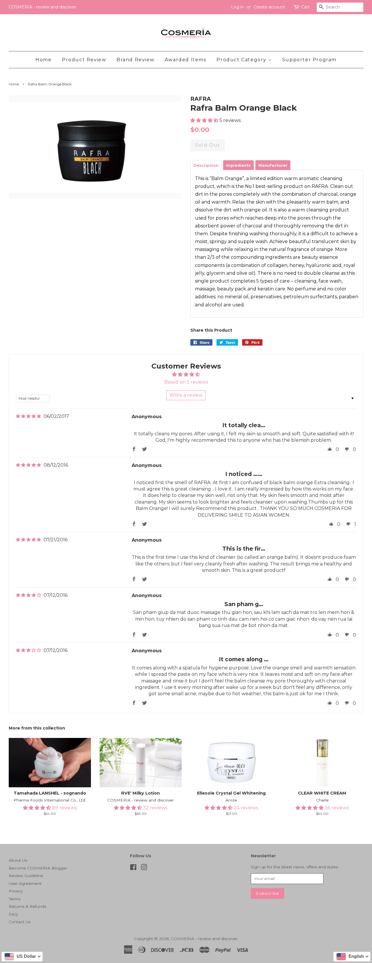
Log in (237, 7)
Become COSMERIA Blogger (38, 868)
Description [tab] (206, 165)
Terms (14, 898)
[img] (28, 416)
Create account (269, 7)
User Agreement (25, 883)
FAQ (13, 914)
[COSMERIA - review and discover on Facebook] (133, 868)
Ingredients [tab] (238, 165)
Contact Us (20, 921)
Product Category (242, 59)
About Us (18, 860)
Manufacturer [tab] (272, 165)
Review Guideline (26, 875)
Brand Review (135, 59)
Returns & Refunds (27, 906)
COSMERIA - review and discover (204, 938)
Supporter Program (309, 59)
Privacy (16, 891)
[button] (204, 120)
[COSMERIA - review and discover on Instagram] (144, 868)
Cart (305, 7)
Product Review (84, 59)
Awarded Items (185, 59)
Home (43, 59)
